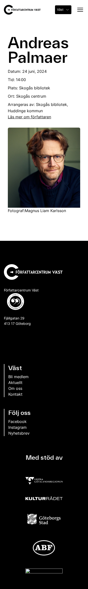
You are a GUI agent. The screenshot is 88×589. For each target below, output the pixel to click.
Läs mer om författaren (29, 116)
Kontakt (15, 394)
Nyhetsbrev (19, 433)
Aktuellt (15, 382)
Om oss (15, 388)
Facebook (17, 421)
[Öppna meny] (78, 10)
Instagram (17, 427)
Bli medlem (18, 376)
